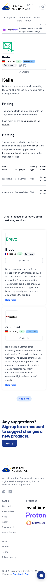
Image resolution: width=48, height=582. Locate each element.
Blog (19, 20)
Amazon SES (33, 145)
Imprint (5, 546)
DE (29, 8)
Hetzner (42, 177)
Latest (37, 17)
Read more (10, 300)
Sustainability (9, 527)
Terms (5, 552)
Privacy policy (9, 557)
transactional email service (15, 153)
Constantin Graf (21, 574)
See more (24, 398)
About (28, 20)
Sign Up (9, 443)
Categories (9, 17)
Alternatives (25, 17)
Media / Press (9, 532)
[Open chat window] (41, 575)
